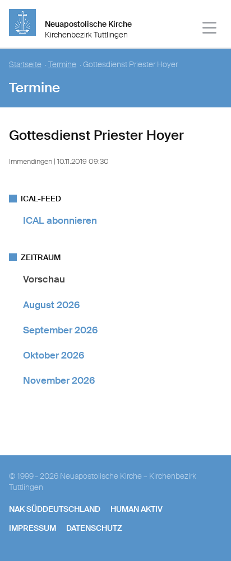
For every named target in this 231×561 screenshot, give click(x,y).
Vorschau (44, 279)
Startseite (25, 64)
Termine (62, 64)
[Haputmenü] (210, 29)
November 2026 (59, 380)
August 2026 (51, 305)
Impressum (32, 528)
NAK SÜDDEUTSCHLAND (54, 509)
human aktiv (136, 509)
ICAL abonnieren (60, 220)
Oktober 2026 (53, 355)
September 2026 (60, 330)
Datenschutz (94, 528)
